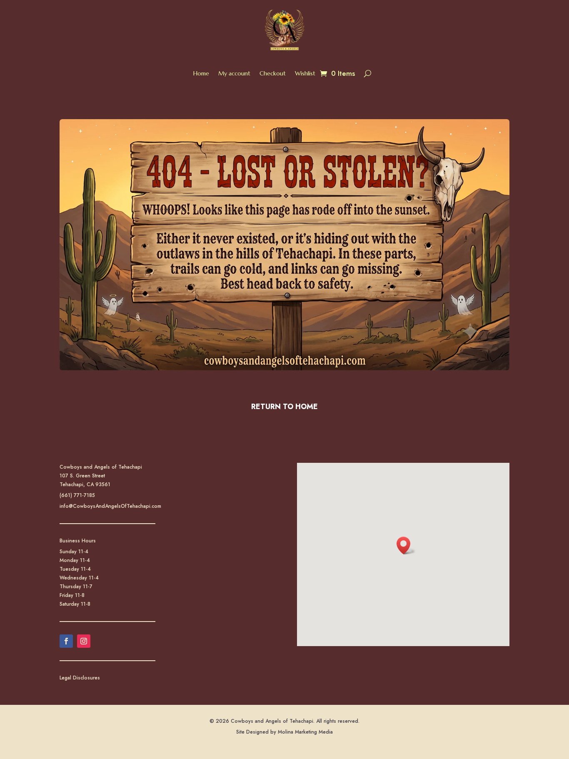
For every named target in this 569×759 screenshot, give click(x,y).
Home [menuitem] (201, 73)
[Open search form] (367, 73)
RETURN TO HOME (284, 406)
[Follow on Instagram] (83, 641)
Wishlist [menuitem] (305, 73)
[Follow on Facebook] (66, 641)
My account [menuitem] (234, 73)
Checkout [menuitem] (273, 73)
